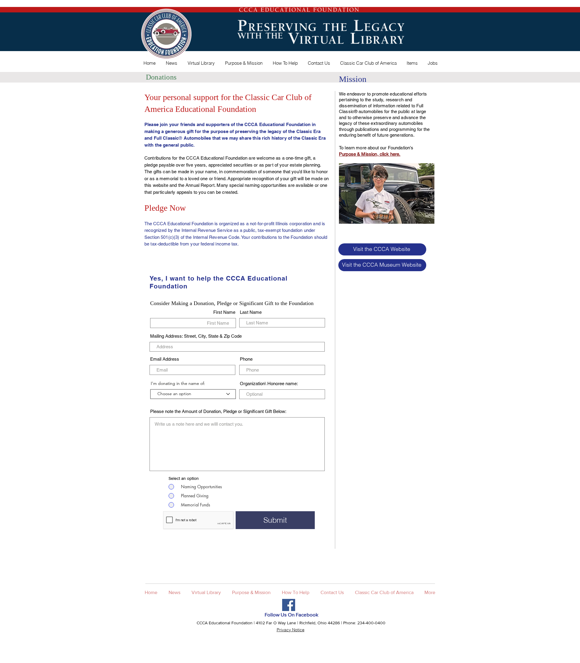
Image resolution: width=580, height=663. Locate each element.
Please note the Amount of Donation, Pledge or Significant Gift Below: (218, 411)
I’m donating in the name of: (178, 383)
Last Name (251, 312)
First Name (224, 312)
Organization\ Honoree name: (269, 383)
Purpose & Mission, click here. (370, 154)
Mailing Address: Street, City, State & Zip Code (196, 336)
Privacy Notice (290, 629)
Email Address (164, 359)
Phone (246, 359)
